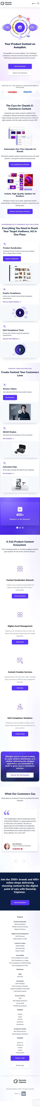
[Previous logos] (3, 92)
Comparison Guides (20, 1029)
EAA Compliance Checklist (20, 986)
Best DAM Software (20, 1031)
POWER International (20, 1006)
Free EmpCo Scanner (20, 991)
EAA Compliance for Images (20, 960)
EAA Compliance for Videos (20, 958)
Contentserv (20, 1024)
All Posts (20, 977)
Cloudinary (20, 1022)
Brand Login (20, 1065)
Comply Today (20, 734)
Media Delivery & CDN (20, 939)
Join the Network (20, 66)
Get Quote (20, 688)
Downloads (20, 981)
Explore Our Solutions (20, 73)
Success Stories (20, 996)
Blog (20, 974)
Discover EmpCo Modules (11, 302)
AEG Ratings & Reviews (20, 1001)
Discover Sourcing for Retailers (20, 211)
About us (20, 1043)
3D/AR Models (20, 946)
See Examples (10, 397)
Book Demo (20, 642)
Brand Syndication (20, 924)
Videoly (20, 1014)
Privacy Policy (20, 1053)
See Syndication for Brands (20, 164)
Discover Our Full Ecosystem (20, 775)
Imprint (20, 1050)
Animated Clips (20, 948)
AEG (20, 998)
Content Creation (20, 943)
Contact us (20, 1045)
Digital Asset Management (20, 934)
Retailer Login (20, 1058)
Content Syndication (20, 922)
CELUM (20, 1019)
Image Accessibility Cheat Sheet (20, 989)
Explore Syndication (11, 259)
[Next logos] (37, 92)
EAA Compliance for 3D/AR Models (20, 963)
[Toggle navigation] (38, 3)
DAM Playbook (20, 984)
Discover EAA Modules (10, 339)
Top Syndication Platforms (20, 1034)
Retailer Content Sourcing (20, 927)
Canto (20, 1017)
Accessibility (20, 955)
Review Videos (20, 951)
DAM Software (20, 936)
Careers (20, 1048)
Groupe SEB (20, 1003)
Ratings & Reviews (20, 929)
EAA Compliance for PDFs (20, 965)
